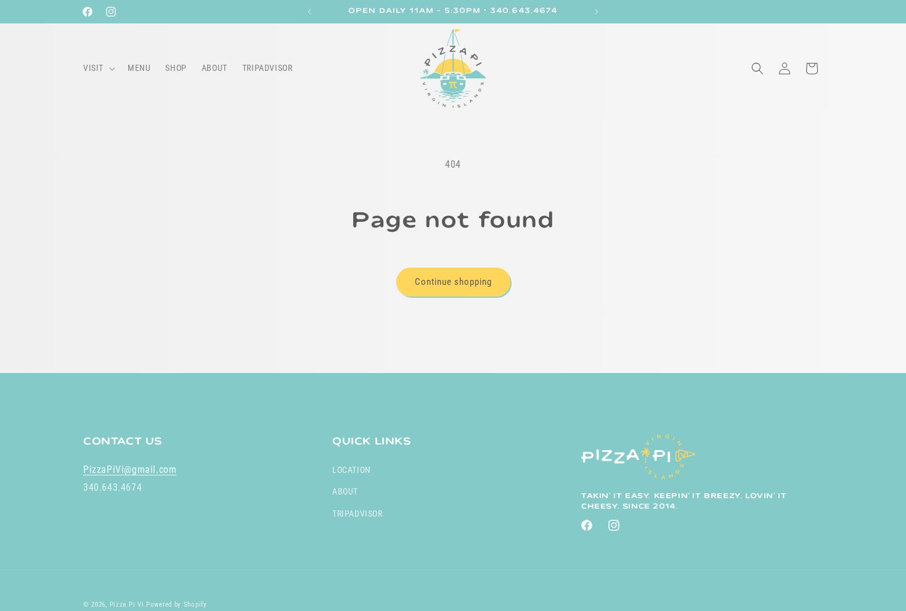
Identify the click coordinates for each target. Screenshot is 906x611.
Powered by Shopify (176, 605)
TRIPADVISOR (357, 513)
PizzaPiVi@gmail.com (129, 469)
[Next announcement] (596, 11)
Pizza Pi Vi (127, 605)
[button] (98, 68)
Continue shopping (453, 281)
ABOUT (345, 491)
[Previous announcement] (309, 11)
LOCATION (351, 470)
